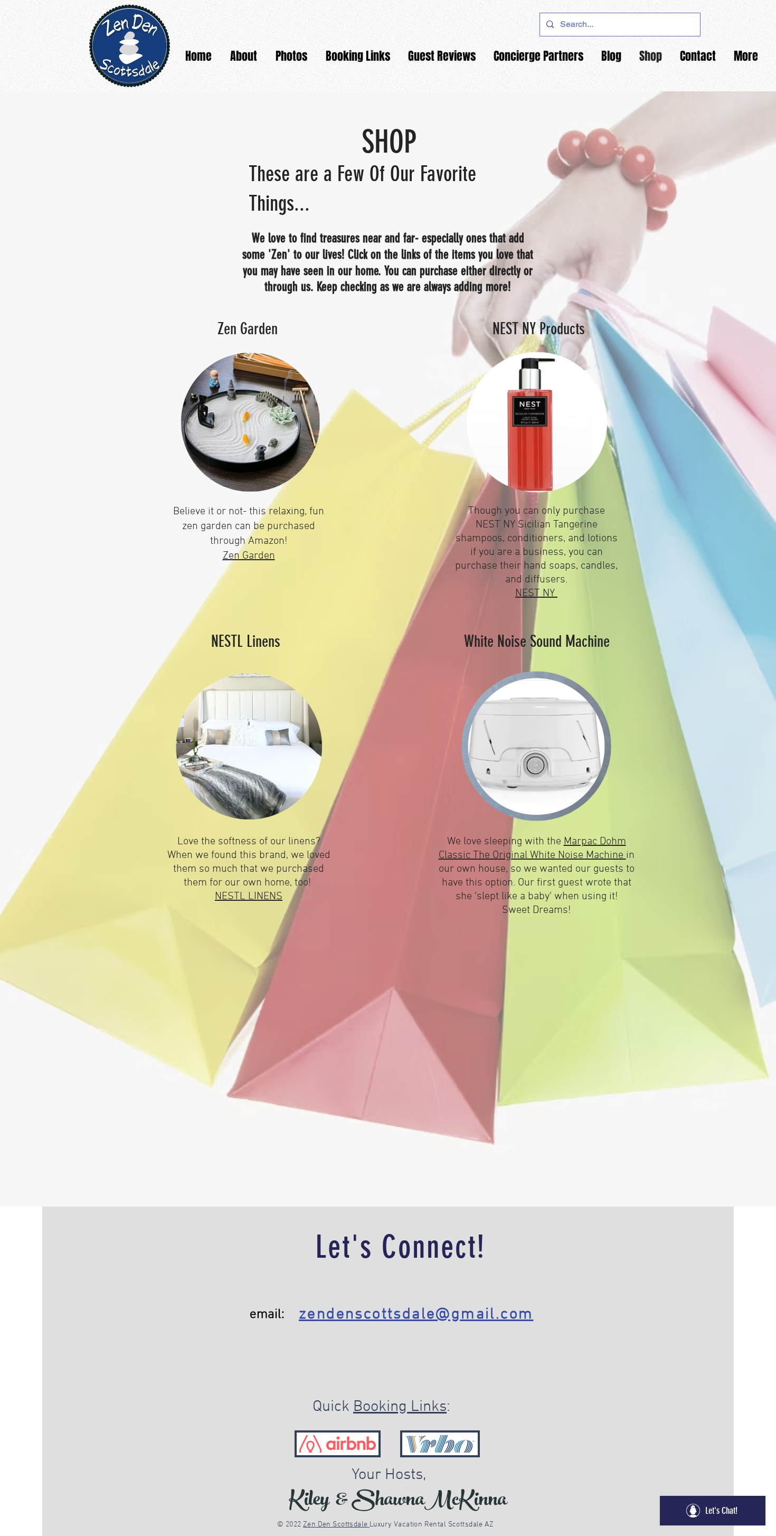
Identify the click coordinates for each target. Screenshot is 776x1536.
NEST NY (536, 593)
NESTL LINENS (248, 896)
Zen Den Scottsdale (336, 1524)
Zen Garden (249, 556)
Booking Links (400, 1407)
